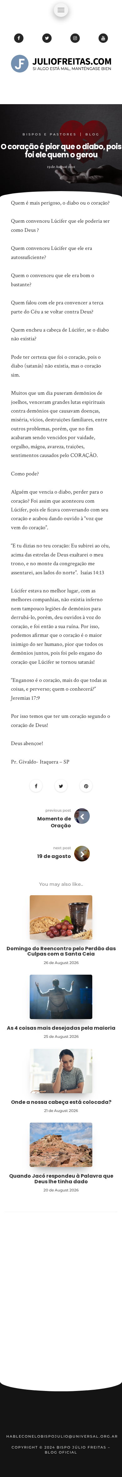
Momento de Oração (54, 822)
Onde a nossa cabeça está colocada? (61, 1102)
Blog (92, 134)
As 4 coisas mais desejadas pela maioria (61, 1028)
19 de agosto (54, 856)
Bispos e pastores (50, 134)
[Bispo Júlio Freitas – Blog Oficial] (61, 83)
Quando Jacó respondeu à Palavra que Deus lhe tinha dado (61, 1178)
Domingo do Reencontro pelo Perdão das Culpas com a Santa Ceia (61, 951)
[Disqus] (61, 1299)
